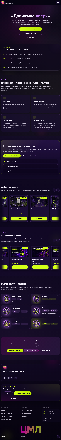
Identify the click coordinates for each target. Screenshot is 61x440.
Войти (9, 393)
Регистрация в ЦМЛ (30, 29)
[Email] (8, 378)
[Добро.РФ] (15, 378)
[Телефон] (11, 378)
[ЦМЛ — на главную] (30, 367)
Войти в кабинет (28, 156)
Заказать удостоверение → (41, 129)
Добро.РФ (30, 37)
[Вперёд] (58, 190)
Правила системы (30, 33)
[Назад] (54, 190)
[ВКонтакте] (4, 378)
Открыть (11, 218)
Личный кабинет (31, 350)
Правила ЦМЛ (46, 350)
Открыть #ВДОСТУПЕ (12, 156)
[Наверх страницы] (58, 436)
